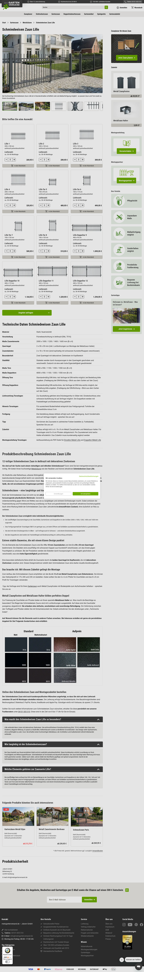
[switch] (7, 961)
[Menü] (11, 948)
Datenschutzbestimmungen (88, 476)
